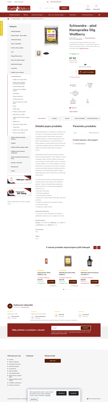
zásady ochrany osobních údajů (59, 333)
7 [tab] (72, 289)
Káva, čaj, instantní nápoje (18, 60)
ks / (52, 361)
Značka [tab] (80, 118)
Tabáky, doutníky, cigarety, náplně (19, 147)
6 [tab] (70, 289)
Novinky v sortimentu (16, 162)
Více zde (47, 395)
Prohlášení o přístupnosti (15, 383)
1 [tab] (63, 289)
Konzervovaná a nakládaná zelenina (19, 90)
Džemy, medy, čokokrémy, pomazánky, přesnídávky (19, 83)
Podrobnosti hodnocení (90, 38)
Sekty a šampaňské (16, 44)
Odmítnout (61, 393)
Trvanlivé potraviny (16, 76)
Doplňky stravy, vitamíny (17, 72)
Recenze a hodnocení (14, 385)
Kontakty (9, 2)
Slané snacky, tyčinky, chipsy (20, 124)
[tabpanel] (46, 269)
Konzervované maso (18, 96)
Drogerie (13, 143)
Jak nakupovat (12, 368)
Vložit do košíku (88, 72)
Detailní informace (83, 48)
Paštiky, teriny (16, 109)
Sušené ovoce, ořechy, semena (20, 130)
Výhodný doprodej (15, 31)
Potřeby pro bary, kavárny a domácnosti (18, 152)
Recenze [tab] (54, 118)
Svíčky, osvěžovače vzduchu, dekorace (18, 138)
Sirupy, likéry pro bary (16, 56)
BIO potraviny (14, 167)
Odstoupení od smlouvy (15, 364)
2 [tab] (65, 289)
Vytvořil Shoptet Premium (95, 398)
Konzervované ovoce (18, 99)
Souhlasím (74, 393)
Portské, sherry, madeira (17, 48)
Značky (13, 171)
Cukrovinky (14, 68)
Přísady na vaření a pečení (19, 111)
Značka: (73, 111)
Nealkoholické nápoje (16, 64)
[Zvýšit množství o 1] (76, 71)
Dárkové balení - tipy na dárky (19, 35)
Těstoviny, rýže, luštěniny (19, 133)
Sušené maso (16, 127)
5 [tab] (69, 289)
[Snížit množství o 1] (76, 73)
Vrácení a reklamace (18, 2)
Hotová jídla (16, 93)
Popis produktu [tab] (42, 118)
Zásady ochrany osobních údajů (15, 376)
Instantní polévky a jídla (18, 86)
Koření (14, 106)
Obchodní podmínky (14, 366)
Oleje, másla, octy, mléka (19, 114)
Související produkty (92, 118)
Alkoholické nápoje (16, 39)
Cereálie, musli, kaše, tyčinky (20, 79)
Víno (12, 52)
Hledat (64, 8)
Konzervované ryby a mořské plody (20, 102)
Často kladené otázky (14, 373)
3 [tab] (66, 289)
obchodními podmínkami (75, 332)
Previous (95, 247)
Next (98, 247)
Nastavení (34, 399)
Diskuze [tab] (67, 118)
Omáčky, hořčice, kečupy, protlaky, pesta (21, 118)
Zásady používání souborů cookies (15, 379)
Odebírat (85, 328)
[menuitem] (14, 14)
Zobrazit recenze (25, 307)
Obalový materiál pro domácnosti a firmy (20, 157)
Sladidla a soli (16, 121)
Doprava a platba (13, 371)
